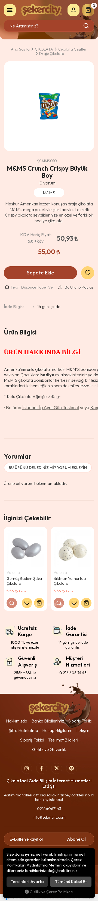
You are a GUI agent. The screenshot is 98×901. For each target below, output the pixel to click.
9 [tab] (67, 604)
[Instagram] (26, 768)
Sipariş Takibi (80, 721)
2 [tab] (25, 604)
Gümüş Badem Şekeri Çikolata (25, 581)
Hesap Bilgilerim (57, 730)
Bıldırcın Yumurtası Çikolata (70, 581)
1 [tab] (19, 604)
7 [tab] (55, 604)
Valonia (13, 572)
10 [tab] (73, 604)
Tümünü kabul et (71, 881)
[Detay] (12, 603)
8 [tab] (61, 604)
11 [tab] (79, 604)
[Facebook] (41, 768)
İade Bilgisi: (14, 306)
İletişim (82, 730)
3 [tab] (31, 604)
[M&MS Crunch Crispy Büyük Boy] (49, 106)
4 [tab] (37, 604)
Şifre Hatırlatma (23, 730)
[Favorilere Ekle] (27, 603)
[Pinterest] (71, 768)
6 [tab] (49, 604)
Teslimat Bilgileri (63, 740)
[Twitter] (56, 768)
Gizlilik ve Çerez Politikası (51, 891)
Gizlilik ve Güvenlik (49, 749)
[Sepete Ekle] (39, 603)
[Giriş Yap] (73, 10)
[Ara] (86, 26)
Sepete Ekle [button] (40, 273)
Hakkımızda (16, 721)
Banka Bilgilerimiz (47, 721)
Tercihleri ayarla (27, 881)
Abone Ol (76, 839)
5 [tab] (43, 604)
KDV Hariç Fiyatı (35, 238)
